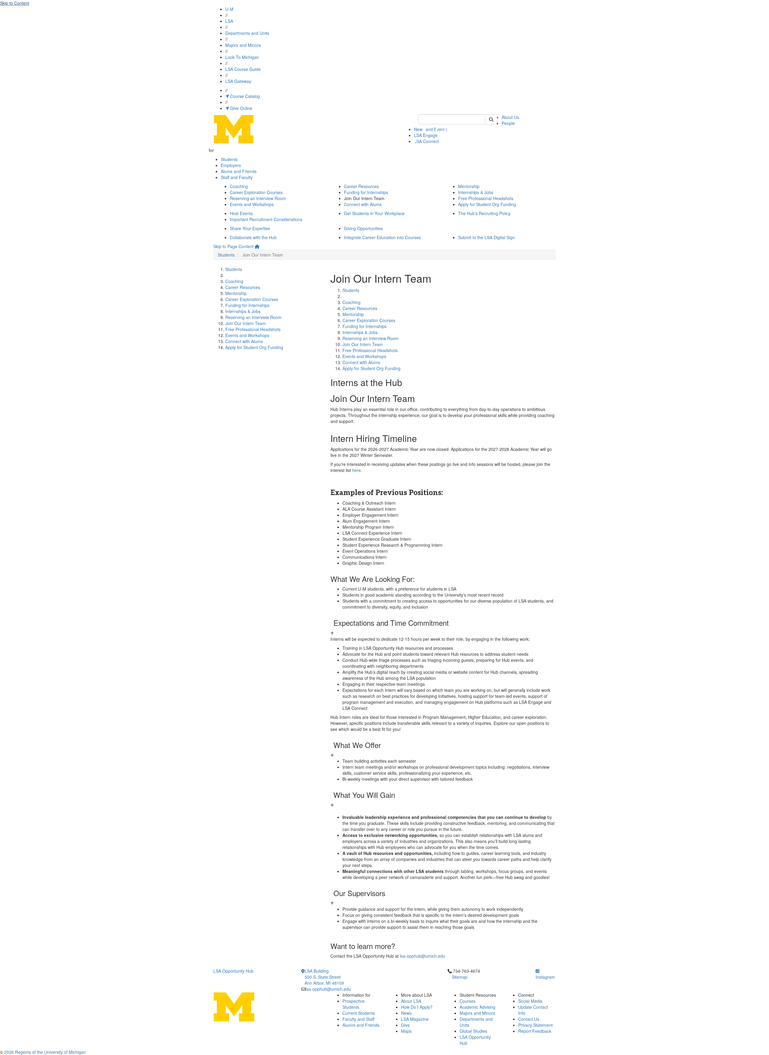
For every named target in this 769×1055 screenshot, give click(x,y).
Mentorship (468, 186)
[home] (257, 246)
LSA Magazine (415, 1019)
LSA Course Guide (243, 69)
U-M (229, 9)
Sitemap (459, 977)
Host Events (241, 213)
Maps (406, 1031)
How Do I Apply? (417, 1007)
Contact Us (528, 1019)
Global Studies (473, 1031)
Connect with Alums (362, 204)
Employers (231, 165)
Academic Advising (477, 1007)
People (508, 123)
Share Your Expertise (250, 228)
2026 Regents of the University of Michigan (45, 1052)
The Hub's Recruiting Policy (484, 213)
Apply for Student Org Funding (487, 204)
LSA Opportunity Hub (233, 971)
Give (405, 1025)
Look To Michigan (242, 57)
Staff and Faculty (237, 177)
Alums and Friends (239, 171)
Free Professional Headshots (485, 198)
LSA (229, 21)
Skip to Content (14, 3)
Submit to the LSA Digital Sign (486, 237)
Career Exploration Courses (256, 192)
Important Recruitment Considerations (266, 219)
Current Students (358, 1013)
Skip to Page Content (233, 246)
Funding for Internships (366, 192)
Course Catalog (244, 96)
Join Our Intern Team (245, 323)
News (406, 1013)
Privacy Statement (535, 1025)
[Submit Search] (491, 119)
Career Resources (361, 186)
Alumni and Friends (360, 1025)
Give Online (240, 108)
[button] (443, 627)
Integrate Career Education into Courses (382, 237)
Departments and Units (247, 33)
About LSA (411, 1001)
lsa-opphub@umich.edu (422, 956)
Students (229, 159)
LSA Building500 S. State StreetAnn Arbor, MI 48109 (324, 977)
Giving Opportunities (363, 228)
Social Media (530, 1001)
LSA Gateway (238, 81)
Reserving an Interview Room (258, 198)
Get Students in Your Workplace (374, 213)
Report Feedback (534, 1031)
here (356, 470)
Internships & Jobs (475, 192)
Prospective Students (353, 1004)
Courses (468, 1001)
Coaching (239, 186)
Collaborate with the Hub (253, 237)
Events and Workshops (252, 204)
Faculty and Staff (358, 1019)
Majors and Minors (243, 45)
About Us (510, 117)
